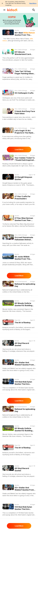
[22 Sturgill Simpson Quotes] (8, 177)
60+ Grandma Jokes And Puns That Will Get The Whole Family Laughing (15, 3)
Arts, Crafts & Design (21, 49)
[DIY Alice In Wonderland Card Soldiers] (8, 51)
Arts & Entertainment (21, 281)
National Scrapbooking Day (25, 285)
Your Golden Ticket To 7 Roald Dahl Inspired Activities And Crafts (25, 159)
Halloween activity (25, 243)
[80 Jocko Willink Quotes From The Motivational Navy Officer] (8, 256)
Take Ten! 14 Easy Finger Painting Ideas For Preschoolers (24, 72)
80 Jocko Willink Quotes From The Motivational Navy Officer (23, 258)
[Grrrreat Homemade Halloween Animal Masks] (8, 237)
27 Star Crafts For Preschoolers (23, 197)
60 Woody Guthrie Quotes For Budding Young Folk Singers (23, 304)
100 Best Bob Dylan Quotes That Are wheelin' (23, 383)
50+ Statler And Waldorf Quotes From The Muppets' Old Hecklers (24, 363)
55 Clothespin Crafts (24, 93)
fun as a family (27, 119)
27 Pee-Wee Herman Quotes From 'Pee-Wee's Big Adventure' (24, 219)
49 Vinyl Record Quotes (22, 344)
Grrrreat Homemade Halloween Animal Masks (24, 238)
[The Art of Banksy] (8, 322)
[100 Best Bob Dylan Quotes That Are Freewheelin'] (8, 381)
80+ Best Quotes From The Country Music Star (25, 34)
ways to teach (24, 204)
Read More (32, 3)
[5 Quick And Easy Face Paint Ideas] (8, 111)
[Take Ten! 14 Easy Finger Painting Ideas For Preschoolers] (8, 71)
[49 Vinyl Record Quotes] (8, 343)
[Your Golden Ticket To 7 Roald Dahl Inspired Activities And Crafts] (8, 157)
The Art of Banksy (23, 322)
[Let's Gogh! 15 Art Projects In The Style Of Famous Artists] (8, 130)
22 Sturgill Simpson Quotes (23, 178)
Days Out (17, 320)
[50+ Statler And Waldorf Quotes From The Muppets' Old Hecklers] (8, 362)
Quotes (17, 30)
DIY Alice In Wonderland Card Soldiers (23, 53)
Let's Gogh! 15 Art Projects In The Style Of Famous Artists (24, 132)
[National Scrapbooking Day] (8, 283)
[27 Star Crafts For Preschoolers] (8, 196)
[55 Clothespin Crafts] (8, 92)
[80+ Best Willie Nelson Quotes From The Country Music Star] (8, 32)
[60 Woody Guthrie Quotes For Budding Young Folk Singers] (8, 303)
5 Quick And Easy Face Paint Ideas (25, 112)
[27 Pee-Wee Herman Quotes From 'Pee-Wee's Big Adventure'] (8, 218)
